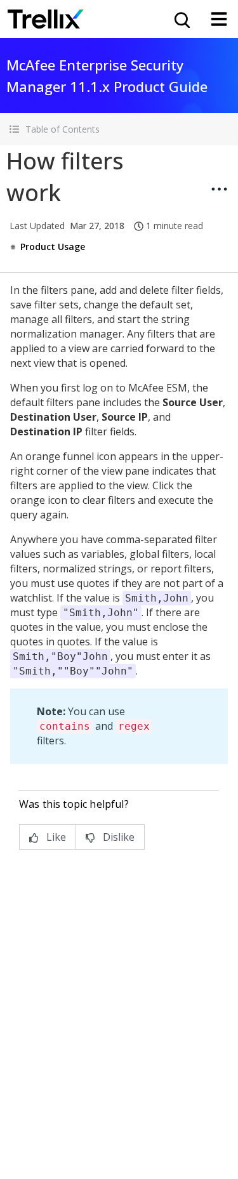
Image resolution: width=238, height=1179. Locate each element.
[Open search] (181, 19)
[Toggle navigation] (219, 19)
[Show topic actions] (219, 189)
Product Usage (52, 246)
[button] (119, 129)
